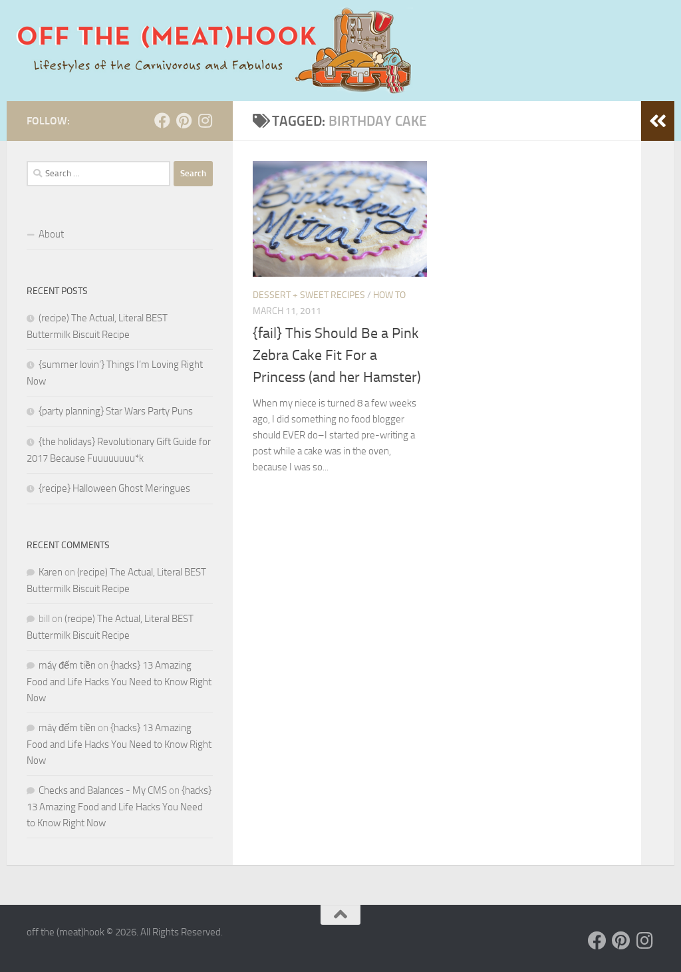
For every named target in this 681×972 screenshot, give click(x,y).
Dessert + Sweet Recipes (309, 295)
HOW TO (389, 295)
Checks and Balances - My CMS (103, 790)
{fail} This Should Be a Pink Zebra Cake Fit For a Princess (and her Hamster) (337, 355)
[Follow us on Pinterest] (184, 120)
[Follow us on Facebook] (162, 120)
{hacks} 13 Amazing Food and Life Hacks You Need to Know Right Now (119, 681)
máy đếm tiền (67, 665)
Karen (51, 572)
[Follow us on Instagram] (205, 120)
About (51, 234)
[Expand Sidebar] (657, 121)
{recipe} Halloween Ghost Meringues (114, 488)
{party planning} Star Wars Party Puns (116, 411)
